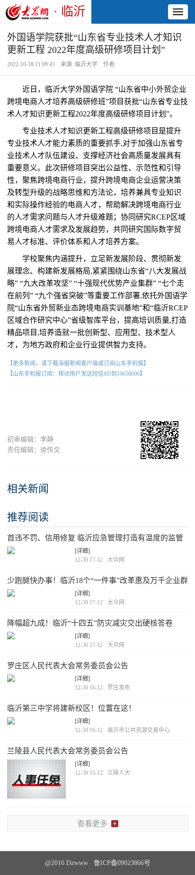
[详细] (82, 551)
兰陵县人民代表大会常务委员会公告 (67, 751)
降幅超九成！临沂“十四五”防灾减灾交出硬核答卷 (90, 623)
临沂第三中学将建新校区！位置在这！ (71, 708)
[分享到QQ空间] (115, 405)
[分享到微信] (43, 405)
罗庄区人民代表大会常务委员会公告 (67, 666)
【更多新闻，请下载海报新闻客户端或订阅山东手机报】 (78, 363)
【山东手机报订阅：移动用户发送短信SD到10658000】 (76, 374)
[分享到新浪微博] (79, 405)
